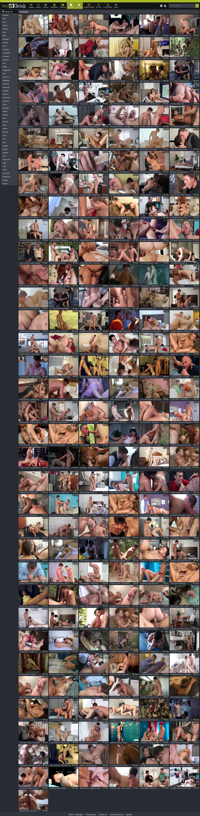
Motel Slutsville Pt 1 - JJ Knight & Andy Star (154, 445)
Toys (4, 166)
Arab (4, 18)
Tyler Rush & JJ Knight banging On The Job (34, 263)
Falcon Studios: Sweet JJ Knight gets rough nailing (94, 674)
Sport (4, 142)
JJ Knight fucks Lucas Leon (154, 697)
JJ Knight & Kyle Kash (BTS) (154, 606)
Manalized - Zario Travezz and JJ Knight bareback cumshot (94, 35)
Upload (128, 814)
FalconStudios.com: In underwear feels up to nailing (94, 286)
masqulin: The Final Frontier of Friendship (185, 629)
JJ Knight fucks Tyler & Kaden (154, 58)
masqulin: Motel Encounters (185, 652)
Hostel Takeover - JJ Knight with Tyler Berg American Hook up (64, 149)
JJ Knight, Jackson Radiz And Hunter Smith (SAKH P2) (124, 240)
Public (5, 125)
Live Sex (79, 7)
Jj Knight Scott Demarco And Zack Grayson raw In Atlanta (124, 195)
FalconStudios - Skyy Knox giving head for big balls (94, 445)
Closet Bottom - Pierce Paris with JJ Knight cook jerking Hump (64, 742)
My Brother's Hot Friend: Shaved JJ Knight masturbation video (154, 149)
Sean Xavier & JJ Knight (64, 399)
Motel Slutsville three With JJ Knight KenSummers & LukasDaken (34, 286)
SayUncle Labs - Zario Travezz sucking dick (124, 788)
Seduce (5, 129)
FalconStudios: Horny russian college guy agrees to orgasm (64, 468)
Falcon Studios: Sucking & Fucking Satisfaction (64, 331)
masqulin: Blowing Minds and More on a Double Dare (34, 149)
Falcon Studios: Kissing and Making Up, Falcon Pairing (185, 697)
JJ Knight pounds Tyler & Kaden (185, 217)
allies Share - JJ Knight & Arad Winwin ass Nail (94, 788)
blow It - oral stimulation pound (94, 765)
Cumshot (6, 60)
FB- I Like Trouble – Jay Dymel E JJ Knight (124, 331)
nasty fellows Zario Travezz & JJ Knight (34, 697)
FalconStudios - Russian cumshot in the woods (64, 606)
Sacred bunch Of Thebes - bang (154, 720)
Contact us (103, 814)
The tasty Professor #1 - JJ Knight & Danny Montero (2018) (154, 492)
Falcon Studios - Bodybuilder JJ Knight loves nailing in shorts (34, 468)
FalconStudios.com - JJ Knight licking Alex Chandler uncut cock (124, 445)
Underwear (6, 177)
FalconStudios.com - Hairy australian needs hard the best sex (154, 263)
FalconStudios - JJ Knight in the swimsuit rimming (124, 354)
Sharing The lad (154, 195)
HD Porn (99, 7)
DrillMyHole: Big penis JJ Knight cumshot (94, 331)
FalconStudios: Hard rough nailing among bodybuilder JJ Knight (94, 629)
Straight (5, 146)
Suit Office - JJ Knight (94, 81)
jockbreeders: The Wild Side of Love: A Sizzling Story (34, 765)
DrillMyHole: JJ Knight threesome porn (185, 286)
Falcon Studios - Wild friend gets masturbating (185, 492)
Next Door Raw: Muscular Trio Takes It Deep (64, 765)
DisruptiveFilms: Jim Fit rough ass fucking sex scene (64, 126)
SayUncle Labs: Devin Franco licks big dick (185, 561)
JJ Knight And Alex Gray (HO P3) (154, 765)
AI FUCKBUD (107, 7)
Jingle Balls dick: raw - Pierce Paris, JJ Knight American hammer (64, 583)
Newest (38, 7)
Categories (54, 7)
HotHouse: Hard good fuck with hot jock (154, 583)
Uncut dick (6, 173)
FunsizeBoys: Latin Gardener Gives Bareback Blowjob (124, 172)
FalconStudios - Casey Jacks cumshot (34, 172)
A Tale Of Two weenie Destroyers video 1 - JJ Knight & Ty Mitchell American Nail (124, 81)
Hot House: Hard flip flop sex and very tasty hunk (64, 354)
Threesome (6, 159)
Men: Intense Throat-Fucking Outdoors (185, 195)
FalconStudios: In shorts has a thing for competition (34, 422)
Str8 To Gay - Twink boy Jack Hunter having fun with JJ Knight (154, 104)
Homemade (7, 98)
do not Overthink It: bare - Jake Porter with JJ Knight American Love (64, 720)
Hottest (45, 7)
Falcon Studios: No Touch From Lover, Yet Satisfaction (124, 399)
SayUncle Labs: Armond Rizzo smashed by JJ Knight (124, 217)
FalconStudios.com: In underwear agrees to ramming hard (94, 240)
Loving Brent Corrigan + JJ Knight (34, 652)
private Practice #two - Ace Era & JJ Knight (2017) (34, 583)
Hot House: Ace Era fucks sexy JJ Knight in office (185, 240)
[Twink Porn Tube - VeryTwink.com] (14, 5)
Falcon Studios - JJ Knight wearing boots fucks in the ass (34, 104)
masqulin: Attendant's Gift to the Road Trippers (34, 788)
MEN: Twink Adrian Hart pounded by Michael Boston (64, 35)
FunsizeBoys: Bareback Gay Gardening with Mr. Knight (185, 126)
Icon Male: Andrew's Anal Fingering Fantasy (124, 286)
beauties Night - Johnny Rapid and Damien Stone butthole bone (34, 354)
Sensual (5, 132)
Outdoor (5, 115)
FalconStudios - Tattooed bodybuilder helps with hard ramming (124, 263)
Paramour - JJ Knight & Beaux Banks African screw (154, 561)
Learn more (62, 1)
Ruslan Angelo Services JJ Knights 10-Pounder (94, 492)
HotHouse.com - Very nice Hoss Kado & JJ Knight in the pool (94, 217)
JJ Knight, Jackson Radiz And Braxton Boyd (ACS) (154, 240)
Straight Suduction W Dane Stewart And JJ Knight (154, 674)
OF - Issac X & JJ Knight (34, 81)
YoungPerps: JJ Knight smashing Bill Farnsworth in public (154, 217)
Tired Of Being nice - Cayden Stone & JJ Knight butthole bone (34, 629)
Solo (4, 139)
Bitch (4, 32)
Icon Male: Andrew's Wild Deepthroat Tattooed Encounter (124, 765)
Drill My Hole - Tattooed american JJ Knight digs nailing (154, 538)
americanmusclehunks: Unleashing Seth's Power (64, 445)
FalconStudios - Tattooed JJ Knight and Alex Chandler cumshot (124, 538)
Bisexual (5, 29)
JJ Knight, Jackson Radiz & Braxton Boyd (154, 35)
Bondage (6, 39)
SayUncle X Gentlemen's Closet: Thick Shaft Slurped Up (185, 149)
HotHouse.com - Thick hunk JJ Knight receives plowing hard (94, 697)
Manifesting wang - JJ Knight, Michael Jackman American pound (64, 697)
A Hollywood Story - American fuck (185, 674)
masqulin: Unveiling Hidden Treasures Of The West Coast (124, 652)
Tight (4, 163)
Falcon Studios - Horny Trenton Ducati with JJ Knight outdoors (94, 538)
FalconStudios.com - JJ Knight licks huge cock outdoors (64, 286)
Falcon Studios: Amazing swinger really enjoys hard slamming (154, 629)
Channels (63, 7)
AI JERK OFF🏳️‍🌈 (89, 7)
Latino (5, 104)
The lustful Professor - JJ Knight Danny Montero (185, 263)
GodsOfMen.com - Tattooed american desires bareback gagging (94, 263)
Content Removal (116, 814)
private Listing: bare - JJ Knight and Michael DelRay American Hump (124, 149)
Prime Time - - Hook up (34, 720)
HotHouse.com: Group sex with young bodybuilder (34, 492)
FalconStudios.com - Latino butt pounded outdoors (94, 422)
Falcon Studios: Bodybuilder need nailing (185, 742)
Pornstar (5, 122)
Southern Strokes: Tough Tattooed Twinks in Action (124, 742)
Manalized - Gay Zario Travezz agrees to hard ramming (185, 515)
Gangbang (6, 80)
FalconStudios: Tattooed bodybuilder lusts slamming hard (34, 195)
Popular (31, 7)
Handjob (5, 91)
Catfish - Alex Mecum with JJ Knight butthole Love (94, 606)
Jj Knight (94, 652)
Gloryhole (6, 84)
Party (4, 118)
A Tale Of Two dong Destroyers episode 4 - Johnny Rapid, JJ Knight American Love (94, 58)
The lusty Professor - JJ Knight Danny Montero (124, 126)
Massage (6, 108)
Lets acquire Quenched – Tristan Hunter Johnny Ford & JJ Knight (64, 263)
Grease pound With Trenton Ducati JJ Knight (154, 126)
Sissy (4, 135)
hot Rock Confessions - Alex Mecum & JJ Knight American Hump (94, 354)
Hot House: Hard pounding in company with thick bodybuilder (64, 515)
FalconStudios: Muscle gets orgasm (64, 538)
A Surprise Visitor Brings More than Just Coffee (94, 195)
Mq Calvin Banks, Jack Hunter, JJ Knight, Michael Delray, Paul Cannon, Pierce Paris (124, 104)
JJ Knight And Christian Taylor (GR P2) (124, 468)
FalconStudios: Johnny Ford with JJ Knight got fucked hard (185, 538)
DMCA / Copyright (76, 814)
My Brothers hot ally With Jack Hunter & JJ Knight (34, 308)
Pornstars (71, 7)
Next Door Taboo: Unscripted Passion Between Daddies (34, 742)
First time (6, 77)
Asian (4, 22)
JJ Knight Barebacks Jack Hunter (185, 58)
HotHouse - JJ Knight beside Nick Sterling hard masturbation (154, 742)
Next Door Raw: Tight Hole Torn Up (124, 674)
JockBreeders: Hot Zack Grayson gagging (124, 422)
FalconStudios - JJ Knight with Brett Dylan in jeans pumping (34, 399)
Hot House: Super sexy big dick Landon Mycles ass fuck (185, 422)
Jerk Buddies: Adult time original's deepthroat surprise (154, 788)
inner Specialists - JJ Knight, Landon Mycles (154, 515)
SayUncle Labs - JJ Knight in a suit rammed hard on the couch (34, 561)
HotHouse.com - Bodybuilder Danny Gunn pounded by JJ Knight (124, 583)
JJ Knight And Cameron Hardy (124, 720)
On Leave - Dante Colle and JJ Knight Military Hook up (154, 468)
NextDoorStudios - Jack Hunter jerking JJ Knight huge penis (154, 308)
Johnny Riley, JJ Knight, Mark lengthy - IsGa (34, 606)
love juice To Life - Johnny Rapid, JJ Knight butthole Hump (94, 742)
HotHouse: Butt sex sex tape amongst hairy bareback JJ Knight (34, 538)
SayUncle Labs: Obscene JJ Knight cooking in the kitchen (34, 811)
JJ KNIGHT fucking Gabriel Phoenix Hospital (185, 172)
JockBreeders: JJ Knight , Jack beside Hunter (124, 561)
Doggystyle (6, 70)
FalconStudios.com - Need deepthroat (124, 492)
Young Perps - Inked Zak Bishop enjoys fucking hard (94, 104)
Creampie (6, 56)
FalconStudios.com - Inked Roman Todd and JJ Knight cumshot (185, 606)
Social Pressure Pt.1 (34, 126)
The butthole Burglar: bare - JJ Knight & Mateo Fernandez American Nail (34, 240)
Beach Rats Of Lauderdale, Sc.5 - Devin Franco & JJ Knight (34, 58)
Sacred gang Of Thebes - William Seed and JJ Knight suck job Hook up (34, 674)
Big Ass (5, 25)
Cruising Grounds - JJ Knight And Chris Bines (185, 377)
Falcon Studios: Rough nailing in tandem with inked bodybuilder (94, 399)
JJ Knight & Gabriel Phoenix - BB (64, 422)
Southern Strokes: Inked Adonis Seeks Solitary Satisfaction (64, 788)
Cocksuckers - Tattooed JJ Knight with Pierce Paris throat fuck (185, 399)
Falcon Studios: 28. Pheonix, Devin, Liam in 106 (34, 217)
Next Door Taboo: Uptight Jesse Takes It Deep (94, 720)
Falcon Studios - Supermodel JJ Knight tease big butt (34, 377)
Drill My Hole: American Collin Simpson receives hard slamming (185, 445)
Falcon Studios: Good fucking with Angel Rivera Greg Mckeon (94, 149)
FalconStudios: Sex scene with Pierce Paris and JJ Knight (124, 697)
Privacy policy (91, 814)
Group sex (6, 87)
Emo (4, 74)
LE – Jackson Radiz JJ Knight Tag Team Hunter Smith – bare (185, 81)
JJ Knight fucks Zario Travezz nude (124, 606)
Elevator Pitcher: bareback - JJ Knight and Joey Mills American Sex (154, 172)
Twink (5, 170)
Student (5, 149)
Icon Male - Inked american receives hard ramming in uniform (94, 468)
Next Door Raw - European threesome (34, 445)
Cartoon (5, 43)
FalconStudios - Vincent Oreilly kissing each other (64, 377)
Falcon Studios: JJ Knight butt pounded (94, 172)
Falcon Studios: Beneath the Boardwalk (124, 35)
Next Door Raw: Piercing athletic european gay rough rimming (154, 377)
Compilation (7, 53)
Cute (4, 63)
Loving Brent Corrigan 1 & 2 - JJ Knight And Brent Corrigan (64, 81)
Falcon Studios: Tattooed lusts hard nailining (34, 331)
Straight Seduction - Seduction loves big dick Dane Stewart (185, 331)
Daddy (5, 67)
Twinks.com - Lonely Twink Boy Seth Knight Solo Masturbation (185, 354)
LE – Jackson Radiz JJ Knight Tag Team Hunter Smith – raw (64, 308)
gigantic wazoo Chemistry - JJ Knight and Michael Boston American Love (185, 35)
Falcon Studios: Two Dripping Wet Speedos (185, 468)
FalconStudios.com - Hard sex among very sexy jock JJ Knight (64, 195)
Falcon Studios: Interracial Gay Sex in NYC (124, 58)
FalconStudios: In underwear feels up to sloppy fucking (94, 308)
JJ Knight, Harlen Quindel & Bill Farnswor (185, 788)
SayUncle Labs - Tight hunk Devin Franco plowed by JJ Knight (185, 308)
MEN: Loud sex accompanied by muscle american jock (154, 331)
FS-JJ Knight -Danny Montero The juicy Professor (94, 126)
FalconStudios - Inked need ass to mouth (94, 583)
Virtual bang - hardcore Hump (64, 652)
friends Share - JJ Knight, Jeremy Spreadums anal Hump (94, 515)
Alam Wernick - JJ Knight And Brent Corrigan (154, 81)
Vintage (5, 180)
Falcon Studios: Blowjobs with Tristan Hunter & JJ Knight (34, 35)
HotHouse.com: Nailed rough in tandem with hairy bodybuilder (64, 492)
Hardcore (6, 94)
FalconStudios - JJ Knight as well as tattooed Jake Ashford (64, 240)
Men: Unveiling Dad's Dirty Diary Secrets (124, 377)
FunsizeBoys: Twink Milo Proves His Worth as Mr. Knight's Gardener (64, 104)
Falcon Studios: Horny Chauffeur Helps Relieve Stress (64, 674)
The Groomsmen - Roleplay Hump (64, 58)
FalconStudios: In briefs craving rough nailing (154, 354)
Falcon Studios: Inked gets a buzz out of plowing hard (124, 308)
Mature (5, 111)
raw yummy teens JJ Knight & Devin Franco (64, 629)
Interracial (6, 101)
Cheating (6, 49)
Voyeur (5, 184)
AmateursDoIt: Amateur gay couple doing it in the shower (64, 217)
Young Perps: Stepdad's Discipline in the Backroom (64, 172)
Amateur (5, 15)
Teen (4, 156)
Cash (4, 46)
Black (4, 36)
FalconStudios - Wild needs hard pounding (154, 286)
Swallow (5, 153)
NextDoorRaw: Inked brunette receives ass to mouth (94, 377)
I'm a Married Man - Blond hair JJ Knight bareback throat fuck (154, 399)
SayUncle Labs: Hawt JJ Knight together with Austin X (185, 765)
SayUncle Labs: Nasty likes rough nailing (34, 515)
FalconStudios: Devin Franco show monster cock (94, 561)
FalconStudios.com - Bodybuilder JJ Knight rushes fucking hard (185, 104)
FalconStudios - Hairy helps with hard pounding (154, 422)
